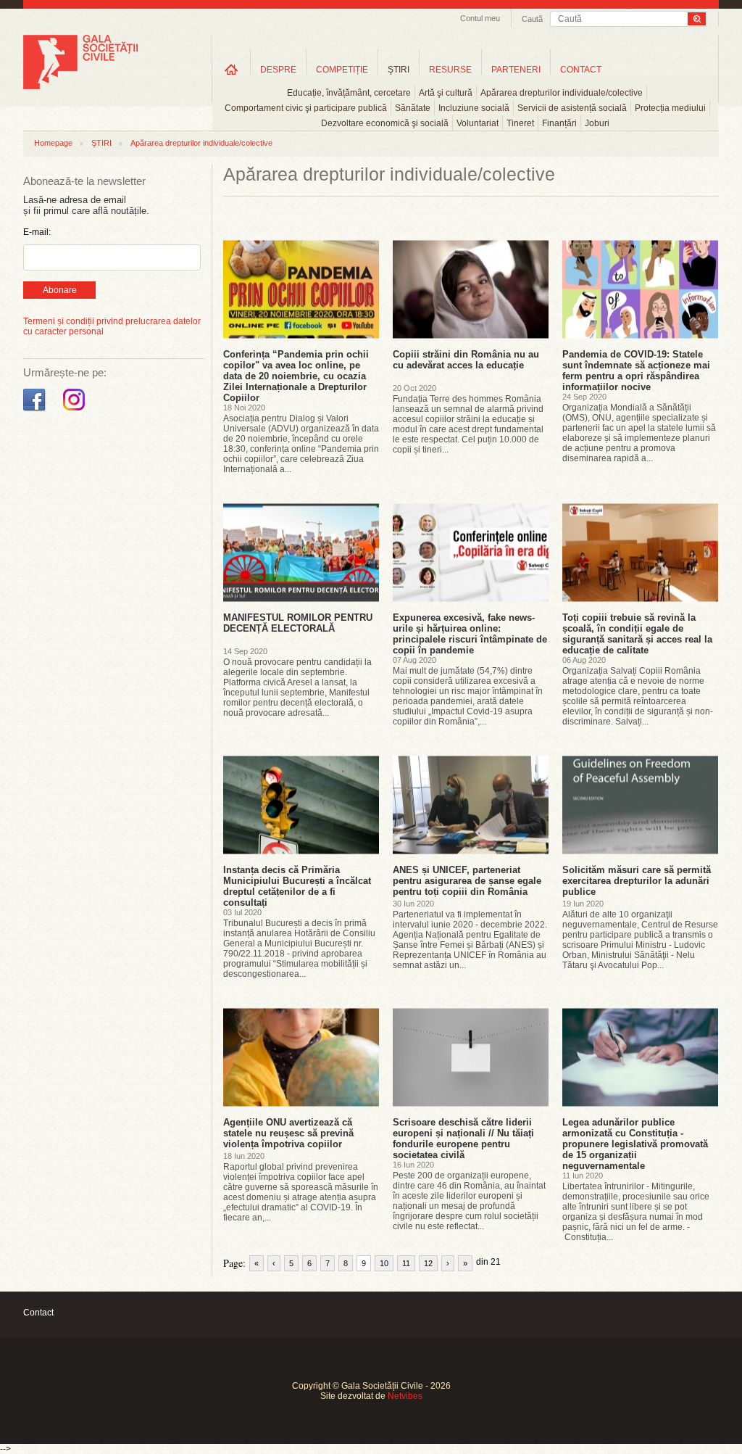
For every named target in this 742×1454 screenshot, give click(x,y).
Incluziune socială (473, 108)
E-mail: (37, 232)
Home (231, 69)
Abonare (60, 290)
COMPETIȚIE (342, 70)
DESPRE (278, 70)
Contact (38, 1313)
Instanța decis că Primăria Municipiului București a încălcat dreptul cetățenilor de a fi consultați (297, 886)
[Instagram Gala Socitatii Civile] (75, 411)
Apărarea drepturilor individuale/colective (561, 93)
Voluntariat (478, 123)
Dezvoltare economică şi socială (385, 123)
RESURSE (450, 70)
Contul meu (480, 18)
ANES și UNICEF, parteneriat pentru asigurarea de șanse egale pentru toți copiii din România (467, 880)
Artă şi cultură (445, 93)
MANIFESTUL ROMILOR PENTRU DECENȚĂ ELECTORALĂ (297, 623)
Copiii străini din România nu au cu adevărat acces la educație (466, 360)
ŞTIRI (398, 70)
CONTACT (580, 70)
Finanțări (559, 123)
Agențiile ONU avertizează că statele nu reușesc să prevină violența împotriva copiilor (288, 1133)
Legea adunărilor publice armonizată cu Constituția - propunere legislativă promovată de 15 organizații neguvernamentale (635, 1144)
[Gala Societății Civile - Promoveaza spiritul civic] (80, 86)
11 (406, 1263)
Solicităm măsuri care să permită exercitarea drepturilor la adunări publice (636, 880)
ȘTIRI (101, 143)
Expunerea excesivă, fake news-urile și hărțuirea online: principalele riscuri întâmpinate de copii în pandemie (470, 634)
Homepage (53, 143)
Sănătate (412, 108)
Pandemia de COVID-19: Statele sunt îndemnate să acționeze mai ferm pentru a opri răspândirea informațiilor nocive (636, 370)
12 (428, 1263)
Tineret (520, 123)
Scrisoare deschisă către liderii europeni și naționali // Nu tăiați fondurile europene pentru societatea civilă (463, 1138)
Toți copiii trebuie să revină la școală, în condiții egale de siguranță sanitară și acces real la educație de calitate (637, 634)
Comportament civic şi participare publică (306, 108)
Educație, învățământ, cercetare (349, 93)
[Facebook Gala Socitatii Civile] (36, 411)
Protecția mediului (670, 108)
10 (384, 1263)
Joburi (597, 123)
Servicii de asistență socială (572, 108)
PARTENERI (516, 70)
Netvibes (405, 1396)
